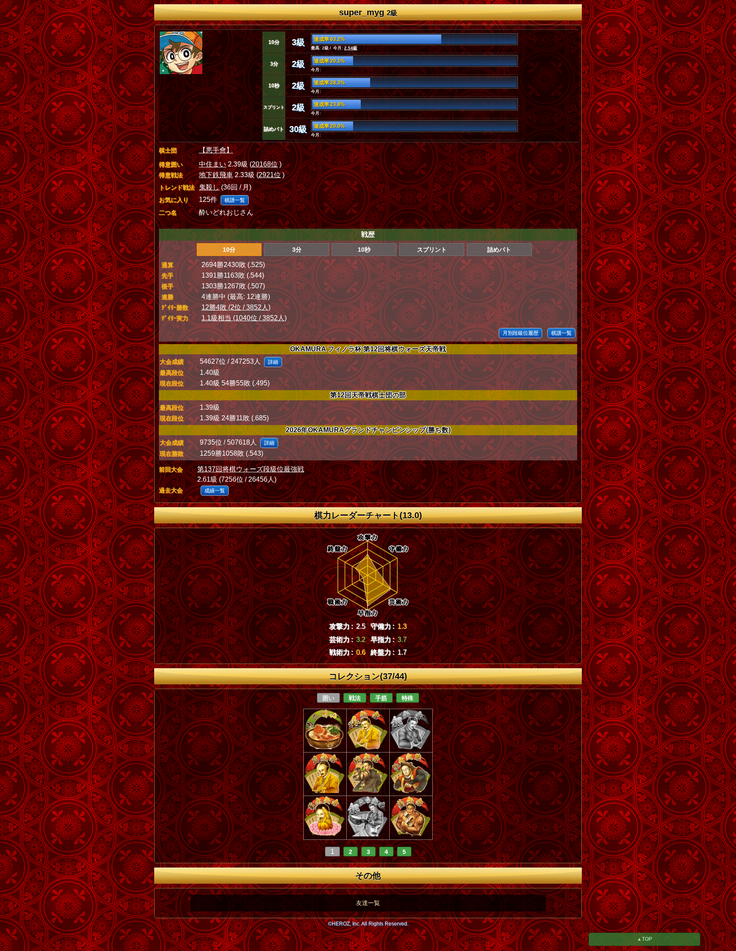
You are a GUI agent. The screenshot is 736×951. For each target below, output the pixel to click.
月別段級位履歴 (520, 333)
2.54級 (350, 48)
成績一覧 (214, 491)
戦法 (355, 698)
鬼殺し (209, 187)
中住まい (212, 164)
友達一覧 (368, 902)
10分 (229, 249)
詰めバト (499, 249)
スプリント (432, 249)
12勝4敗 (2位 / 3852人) (235, 307)
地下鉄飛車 (216, 174)
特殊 (408, 698)
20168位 (265, 164)
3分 (297, 249)
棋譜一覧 (234, 200)
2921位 (270, 174)
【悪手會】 (216, 150)
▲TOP (644, 939)
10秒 (364, 249)
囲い (328, 698)
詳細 (273, 362)
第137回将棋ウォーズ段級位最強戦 (250, 469)
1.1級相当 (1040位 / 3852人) (244, 318)
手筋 (381, 698)
